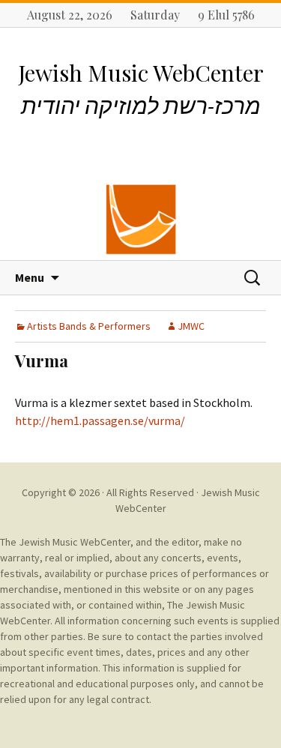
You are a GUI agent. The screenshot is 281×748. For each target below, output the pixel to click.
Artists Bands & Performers (89, 326)
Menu (29, 277)
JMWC (191, 326)
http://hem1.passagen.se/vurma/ (100, 420)
